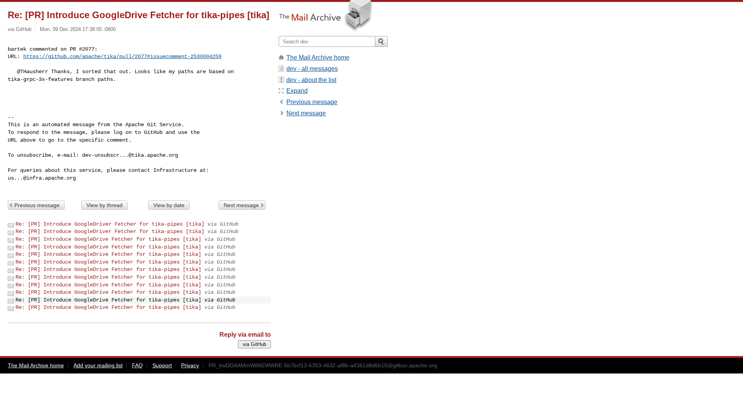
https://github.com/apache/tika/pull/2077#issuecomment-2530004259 (122, 56)
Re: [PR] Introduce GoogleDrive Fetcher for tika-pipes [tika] (108, 239)
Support (162, 365)
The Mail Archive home (317, 57)
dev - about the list (311, 80)
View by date (169, 205)
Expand (297, 90)
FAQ (137, 365)
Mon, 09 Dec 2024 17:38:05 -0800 (78, 29)
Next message (241, 205)
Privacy (190, 365)
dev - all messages (312, 68)
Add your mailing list (98, 365)
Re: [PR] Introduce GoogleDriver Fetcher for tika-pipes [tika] (109, 224)
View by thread (104, 205)
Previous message (37, 205)
